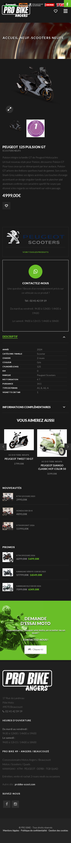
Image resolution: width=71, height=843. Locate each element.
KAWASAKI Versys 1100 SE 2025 (31, 571)
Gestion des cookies (58, 830)
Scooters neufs (47, 38)
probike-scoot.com (25, 784)
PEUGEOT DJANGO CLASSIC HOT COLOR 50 (52, 467)
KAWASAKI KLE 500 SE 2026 (28, 586)
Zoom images (9, 109)
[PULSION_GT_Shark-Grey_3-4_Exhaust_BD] (16, 125)
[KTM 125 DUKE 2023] (9, 497)
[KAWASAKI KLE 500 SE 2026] (9, 587)
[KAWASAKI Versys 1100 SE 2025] (9, 572)
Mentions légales (11, 830)
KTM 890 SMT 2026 (25, 525)
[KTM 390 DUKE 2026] (9, 557)
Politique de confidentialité (34, 830)
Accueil (10, 38)
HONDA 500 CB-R (24, 510)
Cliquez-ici (38, 649)
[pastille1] (35, 127)
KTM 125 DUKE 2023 (25, 496)
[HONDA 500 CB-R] (9, 512)
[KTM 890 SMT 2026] (9, 526)
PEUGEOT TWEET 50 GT (19, 458)
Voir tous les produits (35, 252)
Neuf (25, 38)
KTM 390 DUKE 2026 (25, 555)
